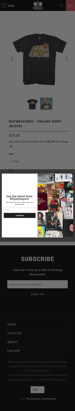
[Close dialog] (70, 176)
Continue (20, 215)
